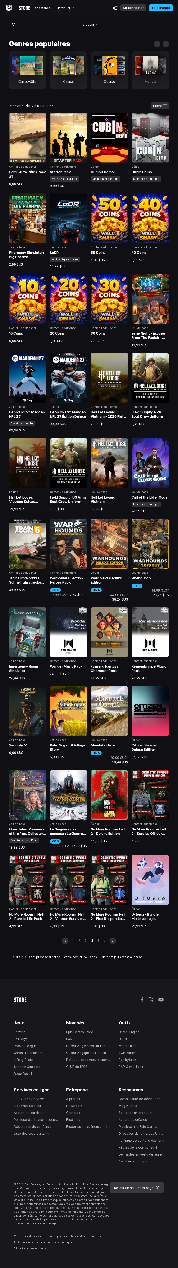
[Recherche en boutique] (13, 24)
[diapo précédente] (157, 44)
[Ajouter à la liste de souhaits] (41, 117)
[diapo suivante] (166, 44)
